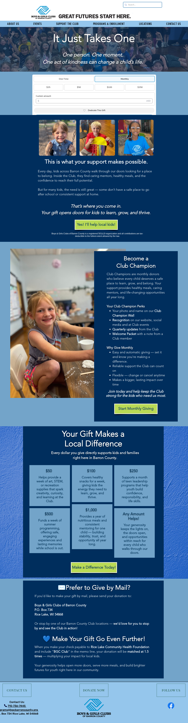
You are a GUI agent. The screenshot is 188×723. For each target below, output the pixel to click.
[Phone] (5, 705)
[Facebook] (171, 705)
